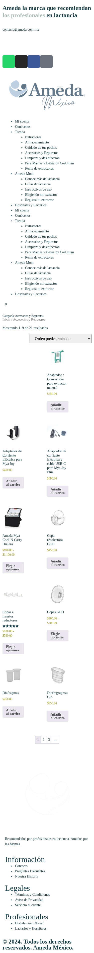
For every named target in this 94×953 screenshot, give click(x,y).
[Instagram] (21, 61)
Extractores (33, 137)
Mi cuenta (22, 121)
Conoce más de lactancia (42, 179)
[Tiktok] (46, 61)
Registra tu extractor (39, 200)
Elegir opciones (12, 567)
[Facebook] (34, 61)
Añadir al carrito (58, 406)
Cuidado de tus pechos (41, 147)
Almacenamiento (37, 142)
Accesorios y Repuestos (41, 153)
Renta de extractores (39, 168)
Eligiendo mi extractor (41, 195)
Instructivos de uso (38, 189)
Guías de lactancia (38, 184)
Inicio (7, 319)
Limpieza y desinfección (42, 158)
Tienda (20, 132)
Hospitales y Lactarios (30, 205)
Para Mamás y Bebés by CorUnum (49, 163)
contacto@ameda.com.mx (21, 29)
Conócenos (22, 127)
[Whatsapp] (9, 61)
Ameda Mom (24, 174)
